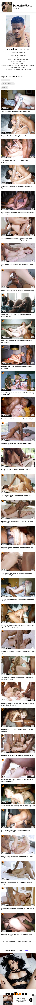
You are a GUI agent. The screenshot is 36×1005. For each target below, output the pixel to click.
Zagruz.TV (27, 950)
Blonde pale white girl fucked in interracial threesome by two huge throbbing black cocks (17, 704)
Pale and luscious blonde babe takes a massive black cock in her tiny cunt (17, 600)
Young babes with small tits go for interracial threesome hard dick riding (16, 341)
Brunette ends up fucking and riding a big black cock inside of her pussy (17, 213)
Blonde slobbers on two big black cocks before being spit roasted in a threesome (17, 548)
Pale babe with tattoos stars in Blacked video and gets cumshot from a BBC (16, 496)
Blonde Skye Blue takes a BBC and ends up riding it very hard (17, 290)
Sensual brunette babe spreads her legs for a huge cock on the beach (17, 909)
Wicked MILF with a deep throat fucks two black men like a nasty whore (17, 367)
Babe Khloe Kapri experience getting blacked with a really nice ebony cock (17, 857)
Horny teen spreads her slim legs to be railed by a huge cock (18, 805)
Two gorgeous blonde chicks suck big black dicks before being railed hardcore (17, 678)
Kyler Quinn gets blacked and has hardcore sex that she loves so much (16, 444)
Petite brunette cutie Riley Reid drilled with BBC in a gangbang (15, 161)
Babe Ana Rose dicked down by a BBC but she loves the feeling (16, 883)
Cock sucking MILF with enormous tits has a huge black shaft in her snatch (16, 470)
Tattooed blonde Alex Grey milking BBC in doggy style (15, 111)
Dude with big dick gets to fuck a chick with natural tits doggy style (18, 652)
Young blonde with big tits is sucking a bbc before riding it (17, 419)
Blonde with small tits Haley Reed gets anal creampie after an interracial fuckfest (17, 935)
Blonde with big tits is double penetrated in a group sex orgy (17, 755)
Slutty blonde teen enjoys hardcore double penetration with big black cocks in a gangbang (17, 626)
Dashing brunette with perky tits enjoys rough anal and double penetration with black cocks (16, 831)
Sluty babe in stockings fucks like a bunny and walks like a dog (17, 187)
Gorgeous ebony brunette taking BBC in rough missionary (17, 136)
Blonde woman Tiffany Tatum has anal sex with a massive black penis (17, 730)
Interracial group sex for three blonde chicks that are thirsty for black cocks (17, 393)
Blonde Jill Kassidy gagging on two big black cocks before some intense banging (17, 780)
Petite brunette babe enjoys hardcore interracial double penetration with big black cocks (16, 574)
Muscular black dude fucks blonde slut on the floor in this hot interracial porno (17, 522)
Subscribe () (24, 49)
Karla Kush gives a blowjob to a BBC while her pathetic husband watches (16, 315)
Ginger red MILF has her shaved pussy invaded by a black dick (17, 265)
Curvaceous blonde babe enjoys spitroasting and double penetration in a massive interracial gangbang (16, 239)
